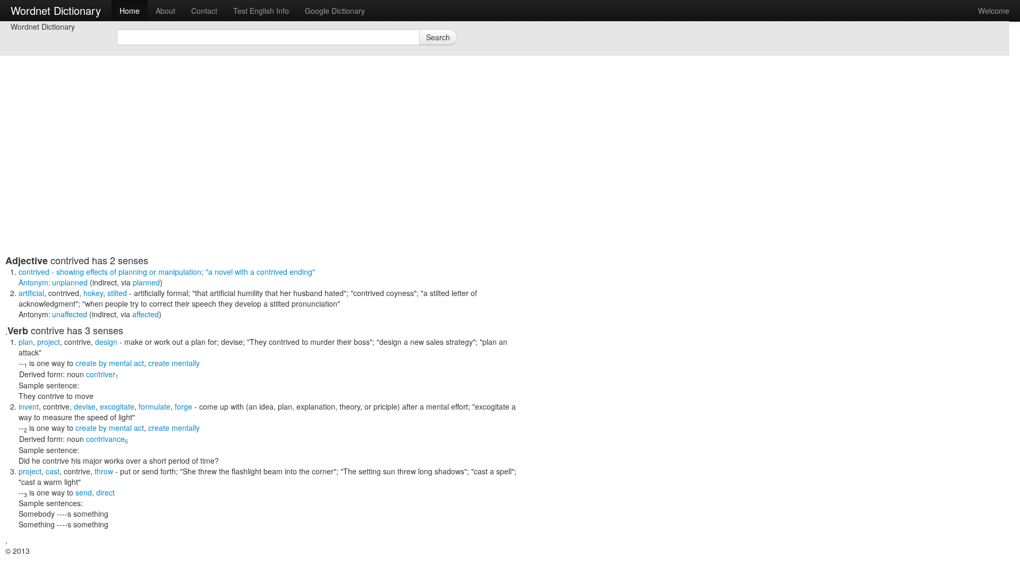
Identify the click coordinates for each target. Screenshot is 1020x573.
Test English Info (261, 10)
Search (438, 37)
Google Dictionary (335, 10)
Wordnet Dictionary (56, 10)
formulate (155, 406)
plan (26, 341)
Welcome (993, 10)
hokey (93, 293)
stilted (117, 293)
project (48, 341)
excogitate (117, 406)
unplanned (70, 282)
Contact (204, 10)
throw (104, 471)
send (83, 492)
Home (130, 10)
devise (85, 406)
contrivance (107, 438)
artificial (31, 293)
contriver (102, 374)
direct (105, 492)
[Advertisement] (263, 180)
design (106, 341)
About (165, 10)
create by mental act (109, 363)
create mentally (174, 363)
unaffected (69, 314)
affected (145, 314)
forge (183, 406)
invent (29, 406)
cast (53, 471)
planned (146, 282)
